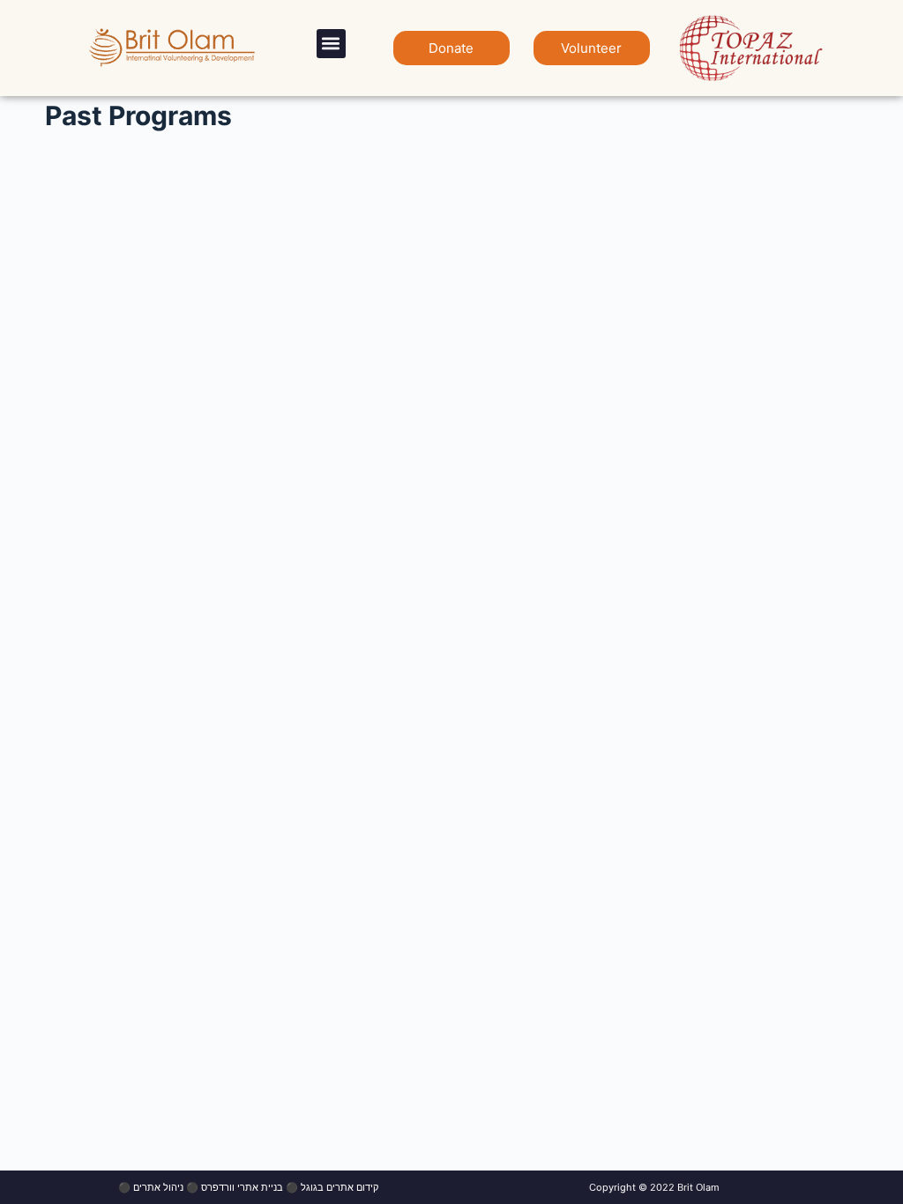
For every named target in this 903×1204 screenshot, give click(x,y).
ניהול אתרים (158, 1187)
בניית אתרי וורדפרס (242, 1187)
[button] (331, 43)
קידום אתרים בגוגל (339, 1187)
